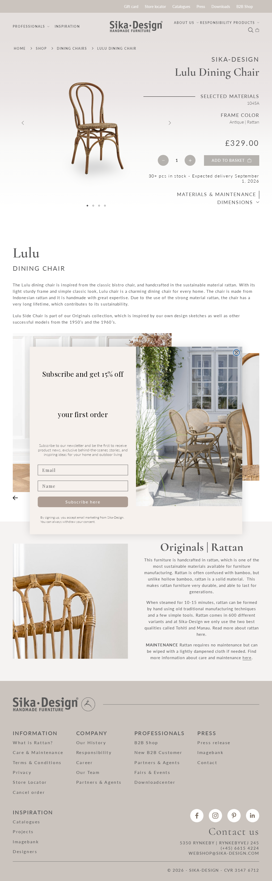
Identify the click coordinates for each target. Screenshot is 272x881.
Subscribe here (82, 501)
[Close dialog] (236, 352)
